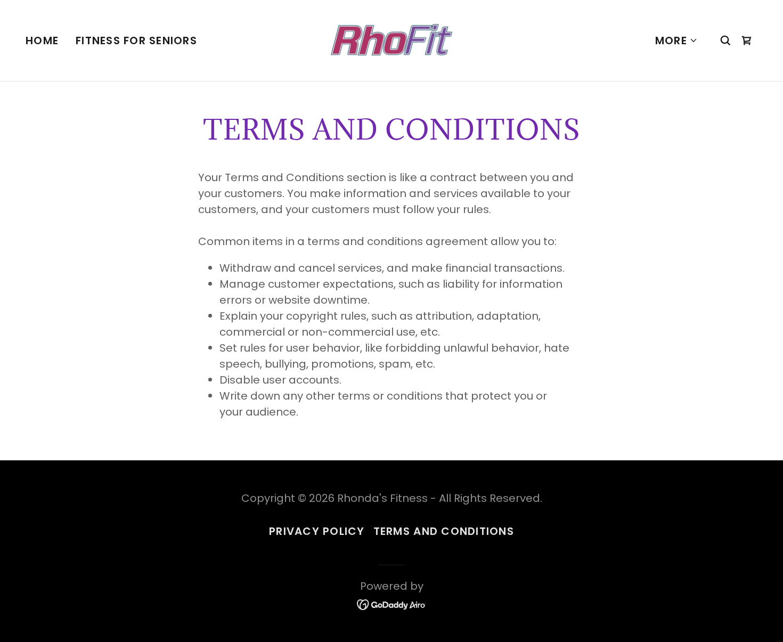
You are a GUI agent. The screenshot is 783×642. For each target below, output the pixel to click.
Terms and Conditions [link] (443, 531)
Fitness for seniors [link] (136, 40)
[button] (676, 40)
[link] (391, 39)
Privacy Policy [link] (317, 531)
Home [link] (42, 40)
